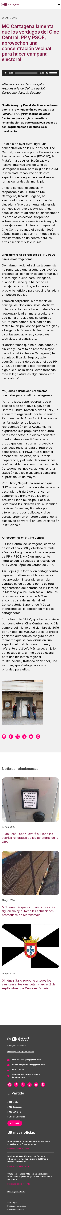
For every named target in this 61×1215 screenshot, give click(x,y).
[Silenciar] (47, 72)
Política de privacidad (16, 1206)
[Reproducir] (5, 72)
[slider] (53, 72)
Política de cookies (15, 1209)
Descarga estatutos (16, 1191)
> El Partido (12, 1102)
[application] (30, 73)
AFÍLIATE (15, 1123)
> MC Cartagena (15, 1107)
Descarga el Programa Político (20, 1052)
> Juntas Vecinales (16, 1117)
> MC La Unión (14, 1112)
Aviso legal (12, 1202)
